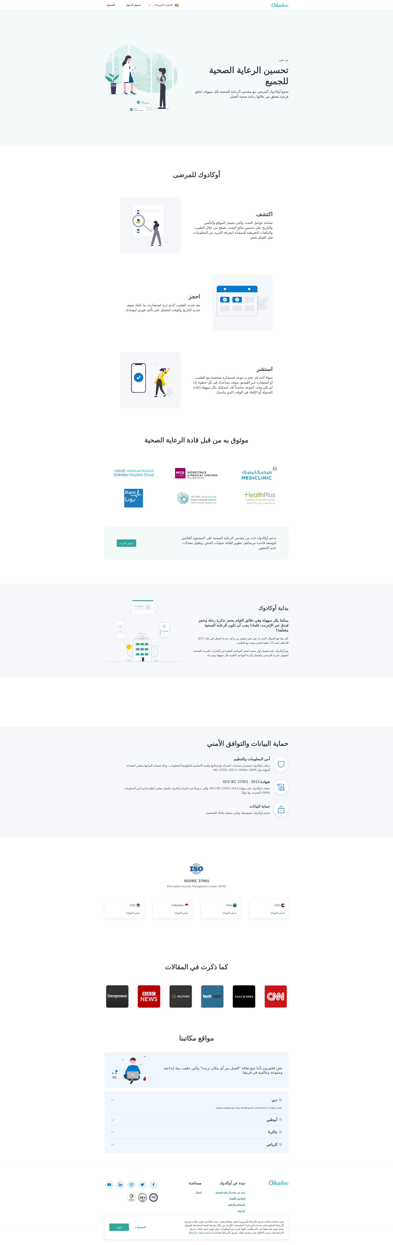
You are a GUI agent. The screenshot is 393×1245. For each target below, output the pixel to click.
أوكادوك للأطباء (237, 1198)
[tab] (196, 1100)
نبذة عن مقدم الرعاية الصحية (230, 1192)
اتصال (198, 1192)
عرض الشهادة (278, 913)
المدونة (241, 1211)
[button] (163, 5)
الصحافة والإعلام (236, 1205)
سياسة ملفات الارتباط (200, 1232)
